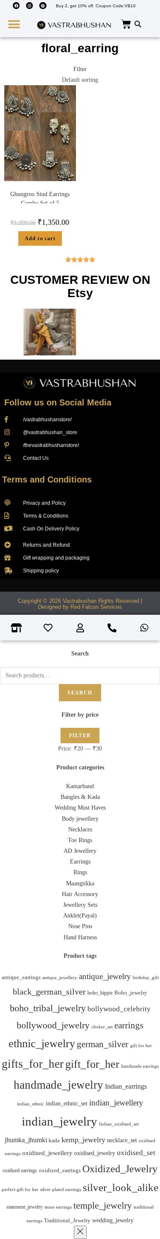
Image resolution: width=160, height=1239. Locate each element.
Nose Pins (80, 926)
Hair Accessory (80, 894)
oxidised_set (136, 1153)
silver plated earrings (60, 1189)
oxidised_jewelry (94, 1153)
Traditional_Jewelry (67, 1220)
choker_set (102, 1026)
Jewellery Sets (80, 905)
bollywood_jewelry (53, 1025)
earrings (128, 1025)
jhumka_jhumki (26, 1140)
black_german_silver (49, 991)
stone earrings (58, 1207)
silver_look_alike (120, 1187)
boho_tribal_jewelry (48, 1008)
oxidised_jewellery (47, 1153)
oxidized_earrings (60, 1170)
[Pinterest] (42, 5)
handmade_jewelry (58, 1084)
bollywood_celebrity (119, 1009)
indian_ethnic (30, 1103)
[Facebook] (16, 5)
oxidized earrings (20, 1170)
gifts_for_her (33, 1063)
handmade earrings (140, 1066)
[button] (13, 24)
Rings (80, 872)
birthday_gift (146, 977)
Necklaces (80, 829)
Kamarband (80, 786)
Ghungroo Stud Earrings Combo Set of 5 (40, 198)
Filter (80, 736)
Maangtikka (80, 883)
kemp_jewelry (83, 1139)
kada (54, 1141)
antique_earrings (21, 977)
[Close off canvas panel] (80, 1232)
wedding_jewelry (113, 1220)
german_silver (102, 1044)
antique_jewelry (105, 976)
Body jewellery (80, 819)
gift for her (141, 1045)
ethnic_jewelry (42, 1043)
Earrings (80, 861)
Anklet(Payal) (80, 915)
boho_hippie (100, 993)
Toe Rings (80, 840)
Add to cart (40, 238)
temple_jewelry (102, 1205)
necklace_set (122, 1140)
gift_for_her (92, 1063)
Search (79, 693)
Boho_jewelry (130, 993)
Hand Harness (80, 937)
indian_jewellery (116, 1102)
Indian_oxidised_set (119, 1124)
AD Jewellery (80, 851)
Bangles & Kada (80, 797)
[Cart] (126, 24)
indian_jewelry (59, 1121)
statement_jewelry (24, 1207)
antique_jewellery (59, 977)
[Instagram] (29, 5)
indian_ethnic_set (66, 1103)
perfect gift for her (20, 1189)
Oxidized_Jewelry (119, 1168)
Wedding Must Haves (80, 807)
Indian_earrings (126, 1086)
